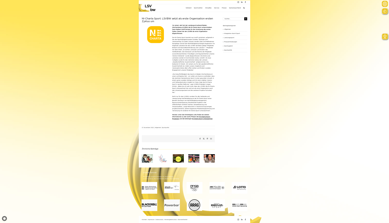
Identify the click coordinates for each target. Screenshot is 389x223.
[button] (244, 7)
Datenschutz (159, 219)
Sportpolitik (165, 127)
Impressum (151, 219)
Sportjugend (228, 46)
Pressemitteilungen (230, 42)
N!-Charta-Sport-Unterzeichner (202, 119)
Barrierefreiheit (182, 219)
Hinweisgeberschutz (170, 219)
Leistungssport (229, 37)
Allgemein (158, 127)
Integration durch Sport (232, 33)
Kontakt (144, 219)
